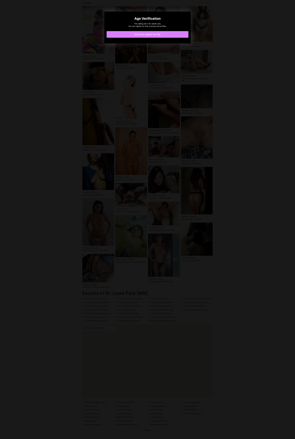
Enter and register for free (147, 34)
